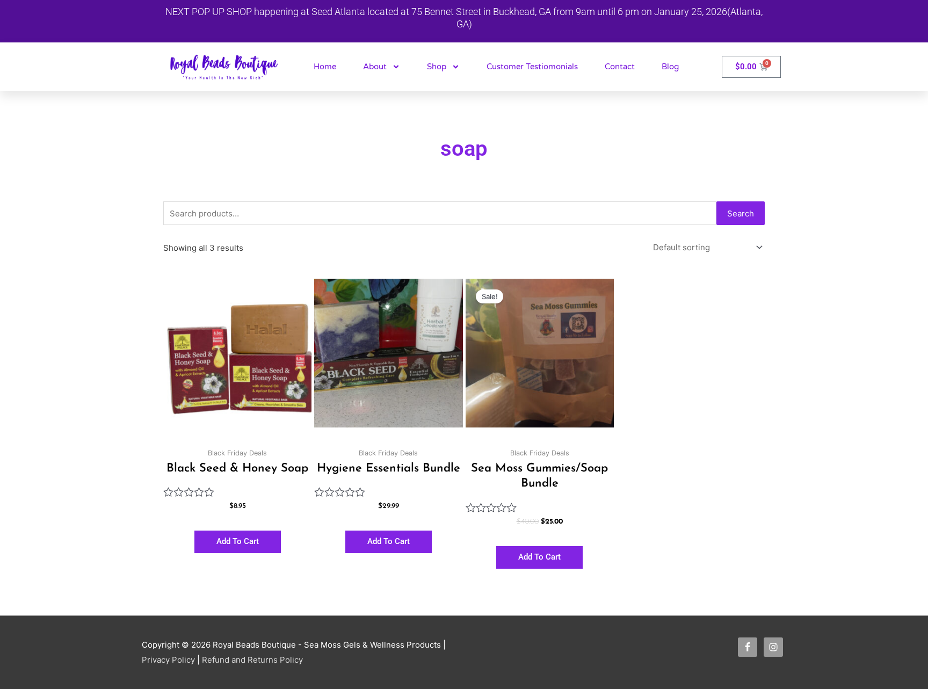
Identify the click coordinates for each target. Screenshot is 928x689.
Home (325, 66)
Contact (620, 66)
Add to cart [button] (237, 541)
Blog (670, 66)
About (375, 66)
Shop (436, 66)
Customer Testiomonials (532, 66)
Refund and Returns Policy (252, 660)
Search (740, 213)
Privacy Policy (168, 660)
